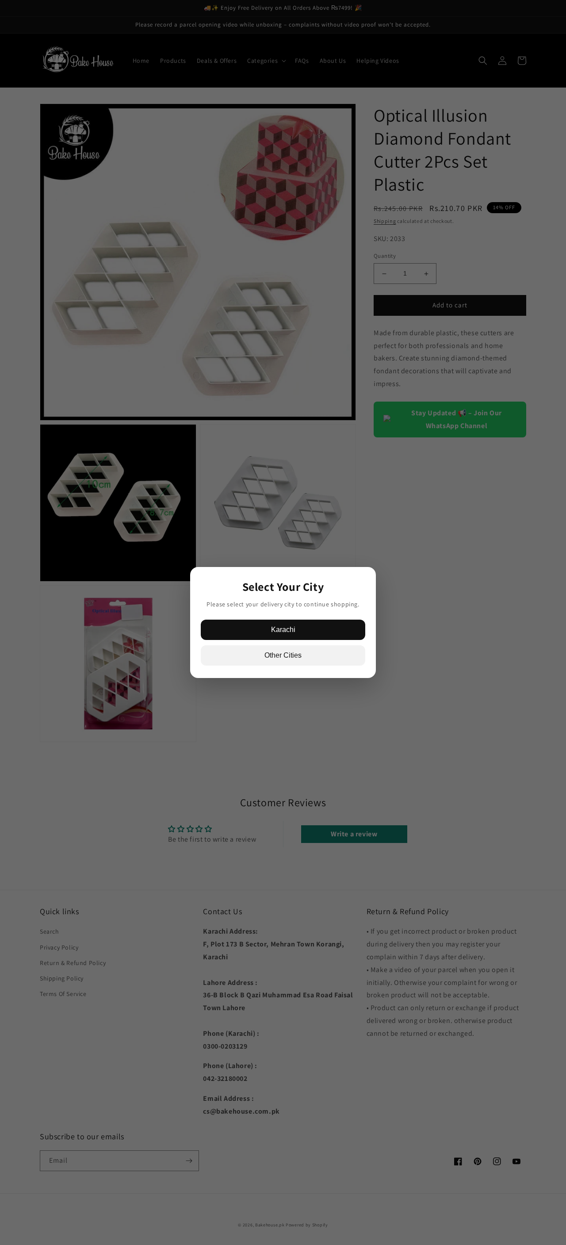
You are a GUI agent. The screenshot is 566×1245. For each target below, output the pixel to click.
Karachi (283, 629)
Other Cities (283, 655)
